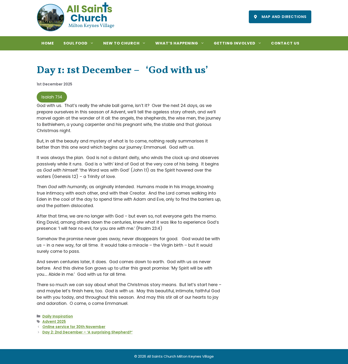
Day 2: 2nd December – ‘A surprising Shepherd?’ (87, 332)
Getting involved (234, 43)
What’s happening (176, 43)
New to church (121, 43)
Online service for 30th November (73, 326)
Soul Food (75, 43)
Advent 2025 (54, 321)
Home (47, 43)
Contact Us (285, 43)
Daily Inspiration (57, 316)
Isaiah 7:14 (51, 97)
